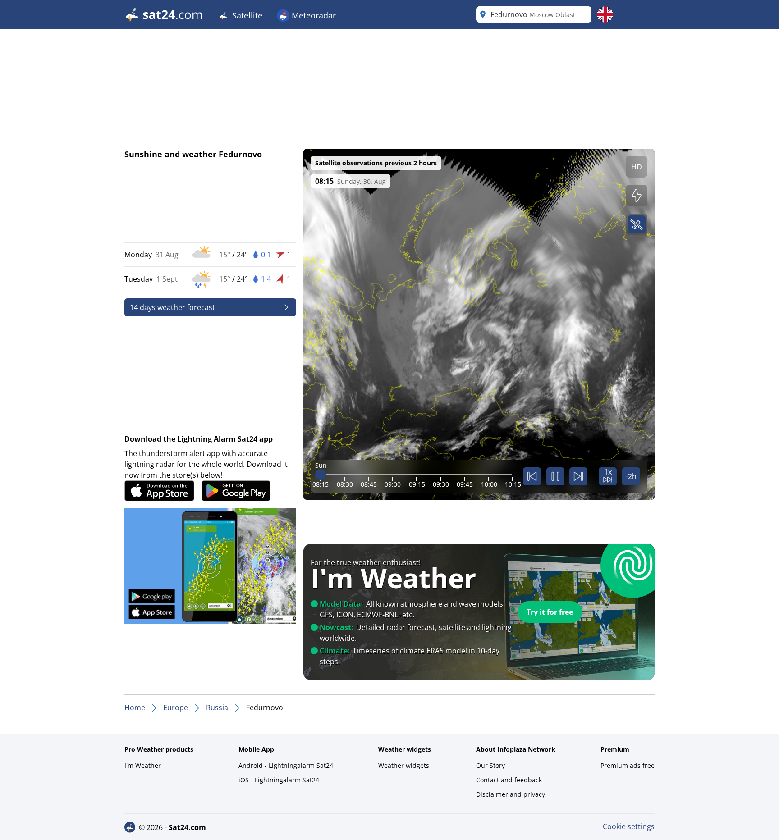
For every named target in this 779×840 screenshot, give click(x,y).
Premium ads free (627, 765)
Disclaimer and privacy (510, 794)
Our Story (490, 765)
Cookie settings (629, 826)
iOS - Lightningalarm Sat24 (278, 780)
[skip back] (532, 476)
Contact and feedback (509, 780)
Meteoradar (312, 15)
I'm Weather (142, 765)
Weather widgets (403, 765)
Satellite (246, 15)
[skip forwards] (578, 476)
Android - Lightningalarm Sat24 (285, 765)
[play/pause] (555, 476)
